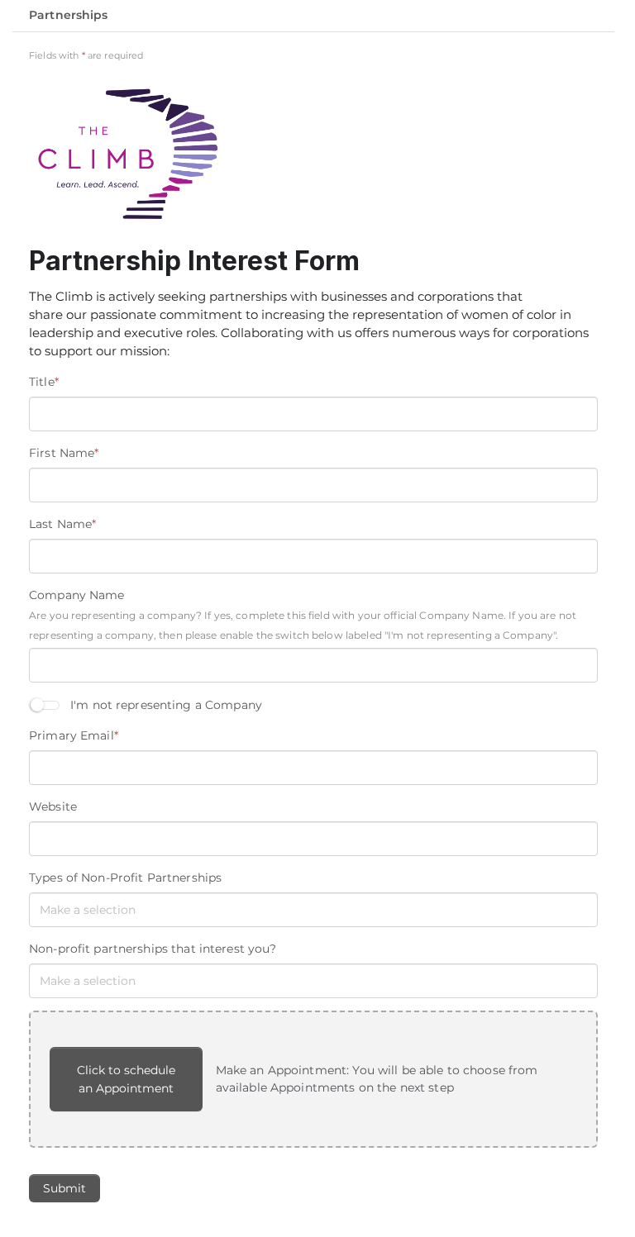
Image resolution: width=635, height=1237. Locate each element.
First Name (63, 452)
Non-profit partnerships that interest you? (153, 948)
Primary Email (73, 735)
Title (44, 381)
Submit (64, 1188)
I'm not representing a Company (166, 704)
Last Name (62, 523)
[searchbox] (115, 910)
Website (53, 806)
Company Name (77, 595)
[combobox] (313, 909)
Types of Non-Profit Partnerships (125, 877)
